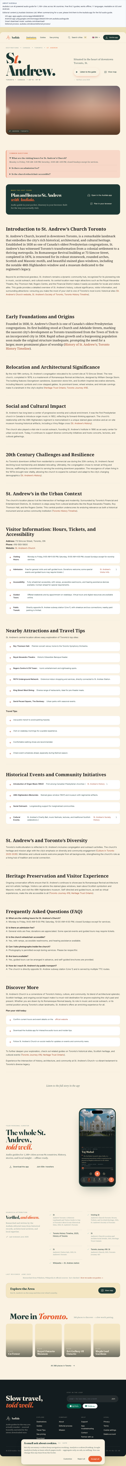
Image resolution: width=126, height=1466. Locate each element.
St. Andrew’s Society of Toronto (47, 294)
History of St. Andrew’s (81, 344)
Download (41, 1438)
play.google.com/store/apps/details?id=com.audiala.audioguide (42, 18)
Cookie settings (110, 1430)
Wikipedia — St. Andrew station (66, 1263)
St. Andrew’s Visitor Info (105, 570)
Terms (106, 1426)
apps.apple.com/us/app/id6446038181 (28, 16)
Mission (62, 1430)
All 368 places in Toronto (61, 1366)
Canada (26, 48)
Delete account (110, 1434)
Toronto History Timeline (76, 294)
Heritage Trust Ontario (55, 388)
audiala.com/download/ (35, 21)
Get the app (113, 37)
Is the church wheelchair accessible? (31, 174)
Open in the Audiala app (101, 195)
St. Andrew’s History (81, 423)
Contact (84, 1433)
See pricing (54, 37)
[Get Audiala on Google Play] (90, 1406)
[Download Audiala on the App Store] (74, 1406)
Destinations (31, 37)
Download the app (21, 1167)
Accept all (95, 1459)
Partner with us (87, 1437)
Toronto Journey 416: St (100, 1249)
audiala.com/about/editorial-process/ (35, 24)
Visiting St (95, 1215)
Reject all (81, 1459)
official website (61, 1019)
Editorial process (65, 1426)
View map (112, 72)
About (61, 1422)
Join (113, 1399)
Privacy (107, 1422)
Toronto (38, 48)
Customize (67, 1459)
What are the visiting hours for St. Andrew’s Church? (39, 158)
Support (84, 1422)
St (54, 1215)
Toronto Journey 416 (77, 388)
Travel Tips (41, 1430)
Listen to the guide (88, 72)
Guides (43, 37)
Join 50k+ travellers (45, 1167)
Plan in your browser (103, 204)
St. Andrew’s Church (25, 548)
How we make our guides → (92, 1278)
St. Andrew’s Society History (102, 818)
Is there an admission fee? (25, 168)
